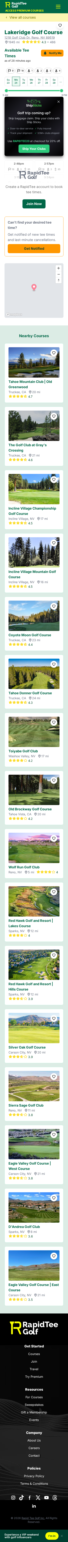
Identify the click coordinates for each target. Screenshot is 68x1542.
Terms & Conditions (34, 1483)
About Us (34, 1440)
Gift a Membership (34, 1412)
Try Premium (34, 1377)
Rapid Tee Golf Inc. (33, 1518)
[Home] (34, 1328)
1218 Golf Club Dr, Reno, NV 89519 (30, 37)
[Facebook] (29, 1497)
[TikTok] (21, 1497)
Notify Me (55, 53)
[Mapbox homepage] (14, 314)
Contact (34, 1455)
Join (34, 1361)
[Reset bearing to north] (59, 280)
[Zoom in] (59, 268)
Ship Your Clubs (34, 149)
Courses (34, 1354)
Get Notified (34, 249)
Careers (34, 1448)
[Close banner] (58, 101)
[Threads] (54, 1497)
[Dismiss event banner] (61, 1536)
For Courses (34, 1397)
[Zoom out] (59, 274)
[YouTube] (46, 1497)
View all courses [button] (22, 17)
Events (34, 1420)
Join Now (34, 204)
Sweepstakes (34, 1405)
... (61, 81)
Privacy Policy (34, 1476)
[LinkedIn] (34, 1506)
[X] (38, 1497)
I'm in (52, 1535)
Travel (34, 1369)
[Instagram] (13, 1497)
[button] (58, 7)
